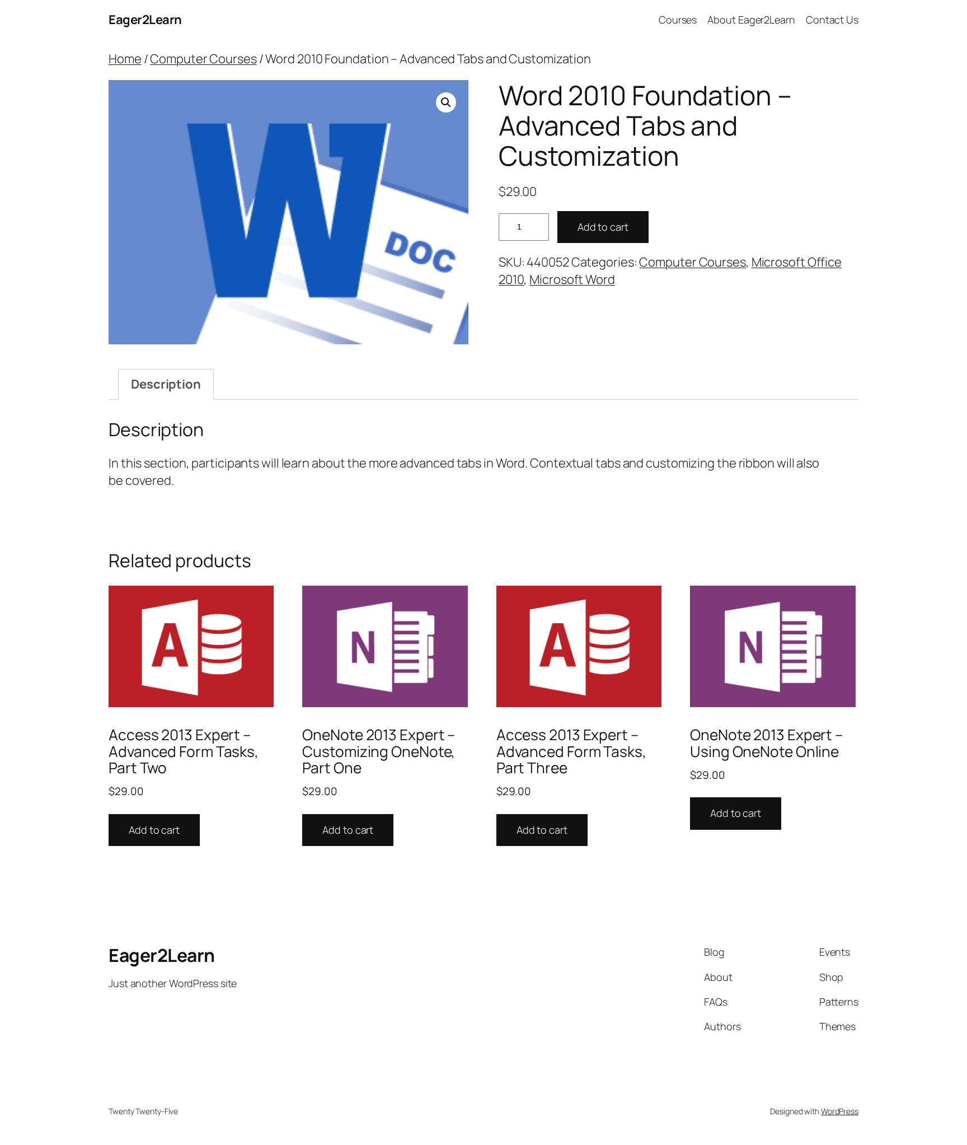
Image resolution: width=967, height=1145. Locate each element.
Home (125, 58)
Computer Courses (203, 58)
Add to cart (603, 226)
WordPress (839, 1111)
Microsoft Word (572, 279)
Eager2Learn (145, 19)
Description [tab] (166, 384)
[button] (446, 102)
